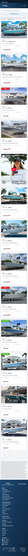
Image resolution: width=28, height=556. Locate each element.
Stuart (3, 507)
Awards (4, 531)
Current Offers (5, 499)
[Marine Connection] (5, 5)
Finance (4, 520)
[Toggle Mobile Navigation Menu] (25, 6)
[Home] (8, 484)
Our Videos (6, 539)
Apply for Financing (7, 522)
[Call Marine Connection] (22, 6)
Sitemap (23, 550)
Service (4, 524)
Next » (24, 454)
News (3, 535)
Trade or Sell (5, 516)
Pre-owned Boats (6, 491)
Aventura (4, 510)
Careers (4, 533)
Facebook (5, 541)
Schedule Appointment (7, 525)
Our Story (4, 530)
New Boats (4, 489)
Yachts (3, 493)
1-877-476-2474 (22, 484)
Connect (4, 537)
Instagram (5, 542)
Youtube (5, 544)
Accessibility (12, 549)
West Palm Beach (6, 504)
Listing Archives (6, 496)
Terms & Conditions (12, 550)
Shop (3, 488)
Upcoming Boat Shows (7, 498)
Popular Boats (5, 494)
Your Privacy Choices (8, 548)
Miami (3, 512)
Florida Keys (5, 513)
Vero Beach (5, 505)
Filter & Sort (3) (14, 13)
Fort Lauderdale (6, 508)
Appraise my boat (6, 518)
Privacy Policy (23, 549)
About (3, 528)
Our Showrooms (6, 502)
